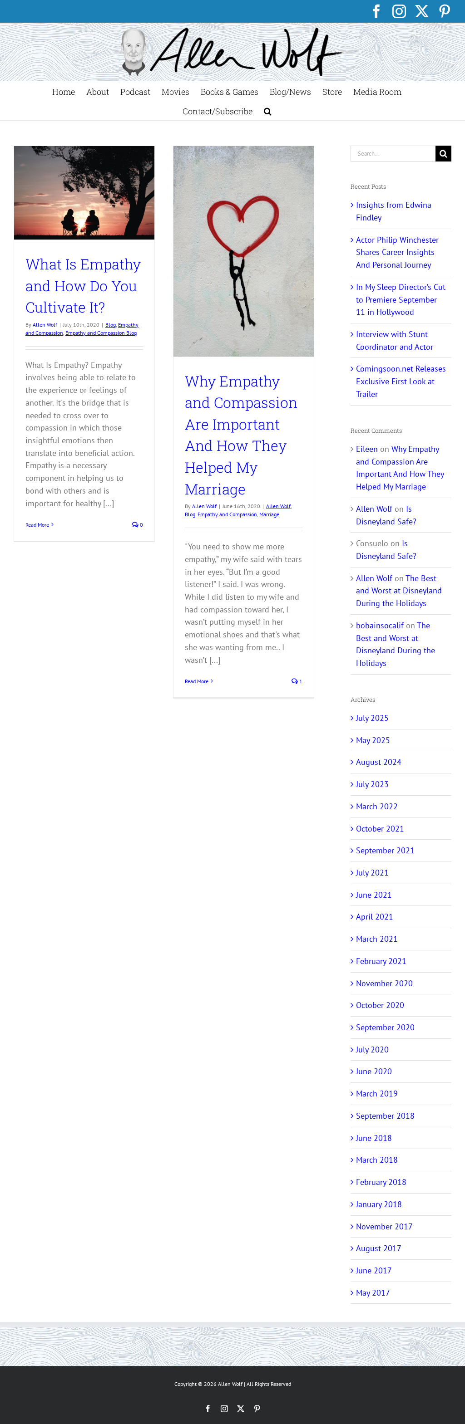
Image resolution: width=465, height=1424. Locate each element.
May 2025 (373, 740)
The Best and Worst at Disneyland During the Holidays (399, 590)
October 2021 (380, 828)
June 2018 (374, 1138)
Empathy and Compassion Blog (101, 332)
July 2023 (372, 784)
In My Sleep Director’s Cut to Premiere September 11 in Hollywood (400, 299)
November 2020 (384, 983)
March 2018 (377, 1160)
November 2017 (384, 1226)
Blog (110, 324)
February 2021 (381, 961)
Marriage (269, 514)
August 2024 (378, 762)
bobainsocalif (380, 625)
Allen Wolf (45, 324)
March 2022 (377, 806)
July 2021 (372, 872)
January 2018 (379, 1204)
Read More (37, 524)
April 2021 (374, 916)
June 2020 (374, 1071)
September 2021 (385, 850)
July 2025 (372, 718)
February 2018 (381, 1182)
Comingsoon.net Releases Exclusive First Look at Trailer (401, 381)
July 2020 (372, 1049)
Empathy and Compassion (227, 514)
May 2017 (373, 1292)
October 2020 (380, 1005)
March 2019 (377, 1093)
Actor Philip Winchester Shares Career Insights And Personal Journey (397, 252)
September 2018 (385, 1116)
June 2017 (374, 1270)
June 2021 (374, 895)
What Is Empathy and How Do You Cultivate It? (83, 285)
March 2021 (377, 939)
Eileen (367, 449)
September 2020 (385, 1027)
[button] (268, 110)
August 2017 (378, 1248)
